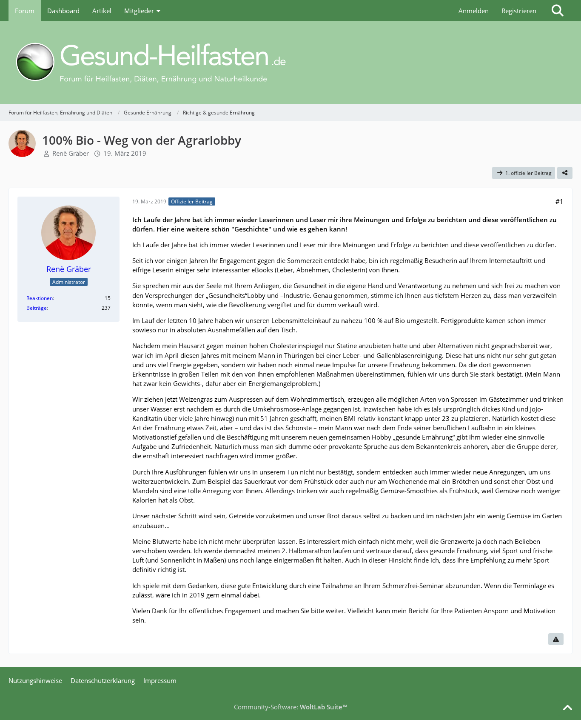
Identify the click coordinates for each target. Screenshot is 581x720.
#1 (559, 201)
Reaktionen (39, 298)
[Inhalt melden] (556, 639)
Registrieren (518, 10)
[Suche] (557, 10)
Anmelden (474, 10)
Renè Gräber (70, 153)
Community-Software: (290, 707)
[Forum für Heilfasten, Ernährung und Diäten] (290, 62)
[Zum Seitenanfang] (567, 708)
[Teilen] (564, 173)
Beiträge (36, 307)
